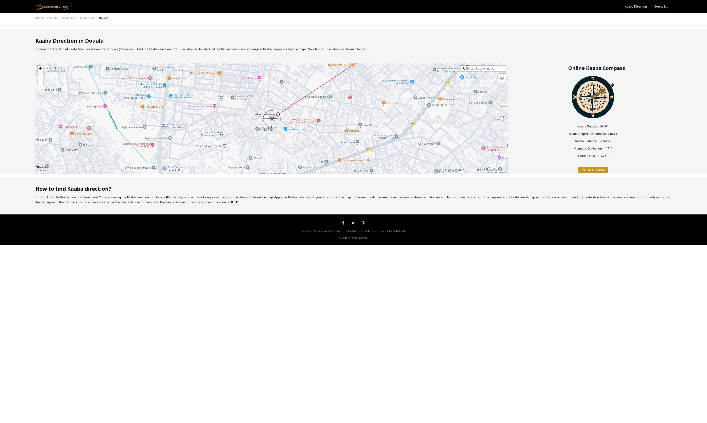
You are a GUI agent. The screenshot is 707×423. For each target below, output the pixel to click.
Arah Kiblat (386, 231)
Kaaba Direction (636, 6)
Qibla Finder (371, 231)
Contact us (337, 231)
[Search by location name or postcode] (463, 68)
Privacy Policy (321, 231)
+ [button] (40, 68)
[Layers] (502, 78)
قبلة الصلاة (399, 231)
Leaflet (489, 172)
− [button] (40, 74)
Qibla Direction (354, 231)
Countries (661, 6)
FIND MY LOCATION (593, 170)
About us (307, 231)
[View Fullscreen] (40, 82)
